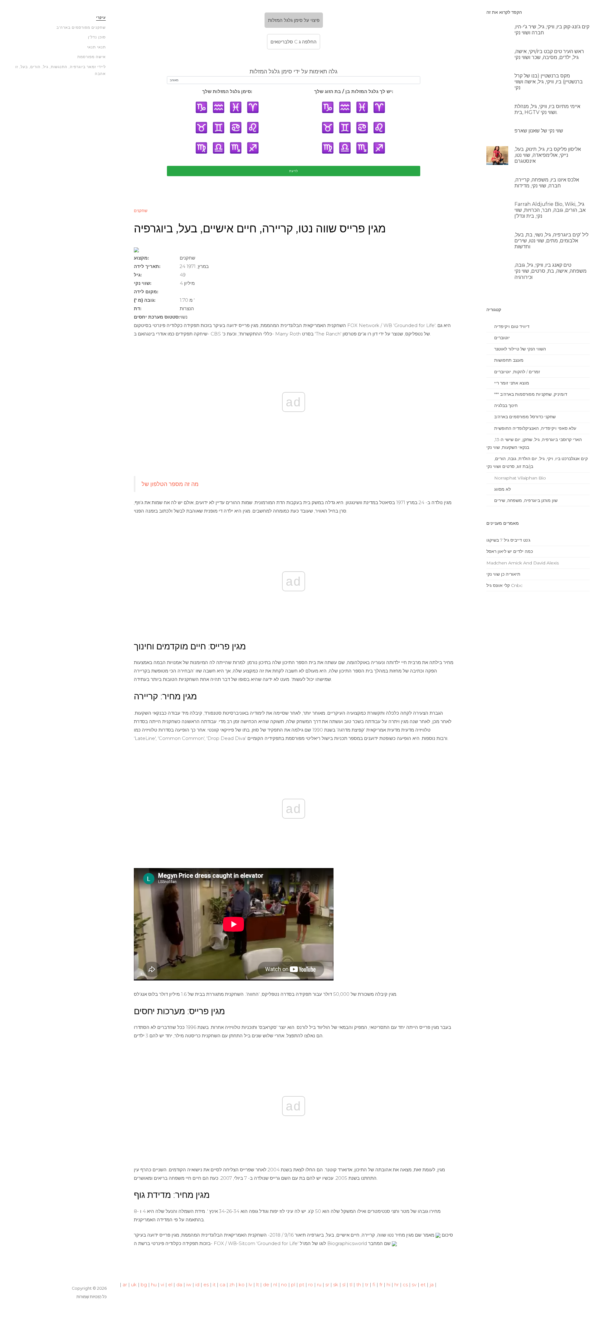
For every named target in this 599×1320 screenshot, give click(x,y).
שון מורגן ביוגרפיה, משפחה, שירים (525, 500)
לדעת (293, 171)
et (423, 1285)
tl (350, 1285)
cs (405, 1285)
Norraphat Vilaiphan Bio (519, 478)
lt (257, 1285)
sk (335, 1285)
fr (380, 1285)
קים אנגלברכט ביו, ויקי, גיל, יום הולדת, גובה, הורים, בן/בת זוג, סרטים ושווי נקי (537, 462)
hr (396, 1285)
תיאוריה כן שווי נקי (503, 574)
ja (432, 1285)
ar (125, 1285)
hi (388, 1285)
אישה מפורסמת (91, 56)
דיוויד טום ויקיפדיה (511, 326)
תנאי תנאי (96, 47)
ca (222, 1285)
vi (162, 1285)
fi (374, 1285)
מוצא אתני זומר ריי (511, 383)
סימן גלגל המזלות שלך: (227, 91)
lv (250, 1285)
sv (414, 1285)
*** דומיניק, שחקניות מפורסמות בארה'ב (530, 394)
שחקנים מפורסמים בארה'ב (81, 27)
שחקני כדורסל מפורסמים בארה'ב (524, 416)
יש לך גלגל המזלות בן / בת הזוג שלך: (353, 91)
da (179, 1285)
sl (343, 1285)
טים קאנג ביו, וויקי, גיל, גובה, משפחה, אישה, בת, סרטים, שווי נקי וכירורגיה (550, 271)
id (197, 1285)
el (170, 1285)
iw (188, 1285)
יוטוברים (501, 337)
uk (134, 1285)
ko (242, 1285)
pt (301, 1285)
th (358, 1285)
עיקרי (101, 17)
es (206, 1285)
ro (310, 1285)
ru (319, 1285)
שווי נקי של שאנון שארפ (538, 131)
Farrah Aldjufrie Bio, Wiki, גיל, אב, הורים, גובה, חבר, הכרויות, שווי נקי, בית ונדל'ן (550, 210)
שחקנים (140, 210)
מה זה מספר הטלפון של (170, 484)
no (284, 1285)
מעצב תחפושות (508, 360)
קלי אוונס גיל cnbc (504, 585)
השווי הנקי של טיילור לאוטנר (519, 349)
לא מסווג (502, 489)
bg (144, 1285)
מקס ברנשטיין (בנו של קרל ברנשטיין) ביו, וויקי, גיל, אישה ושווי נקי (548, 82)
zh (232, 1285)
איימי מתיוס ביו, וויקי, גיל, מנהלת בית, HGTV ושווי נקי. (547, 109)
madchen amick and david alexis (522, 563)
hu (154, 1285)
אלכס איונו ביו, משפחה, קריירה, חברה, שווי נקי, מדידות (546, 183)
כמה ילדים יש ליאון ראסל (509, 551)
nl (275, 1285)
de (266, 1285)
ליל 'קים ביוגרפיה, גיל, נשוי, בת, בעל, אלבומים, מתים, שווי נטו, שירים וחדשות (551, 241)
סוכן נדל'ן (97, 37)
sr (327, 1285)
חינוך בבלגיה (505, 405)
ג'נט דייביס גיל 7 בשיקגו (508, 540)
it (214, 1285)
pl (293, 1285)
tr (366, 1285)
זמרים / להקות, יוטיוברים (516, 372)
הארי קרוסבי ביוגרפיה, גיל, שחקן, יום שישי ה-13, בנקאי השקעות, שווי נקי (534, 443)
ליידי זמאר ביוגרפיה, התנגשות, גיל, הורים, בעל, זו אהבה (60, 70)
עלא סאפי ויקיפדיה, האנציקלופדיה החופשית (534, 428)
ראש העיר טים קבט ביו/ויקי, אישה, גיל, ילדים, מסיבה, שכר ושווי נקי (549, 54)
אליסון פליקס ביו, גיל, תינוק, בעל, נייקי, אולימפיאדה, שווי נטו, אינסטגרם (547, 155)
